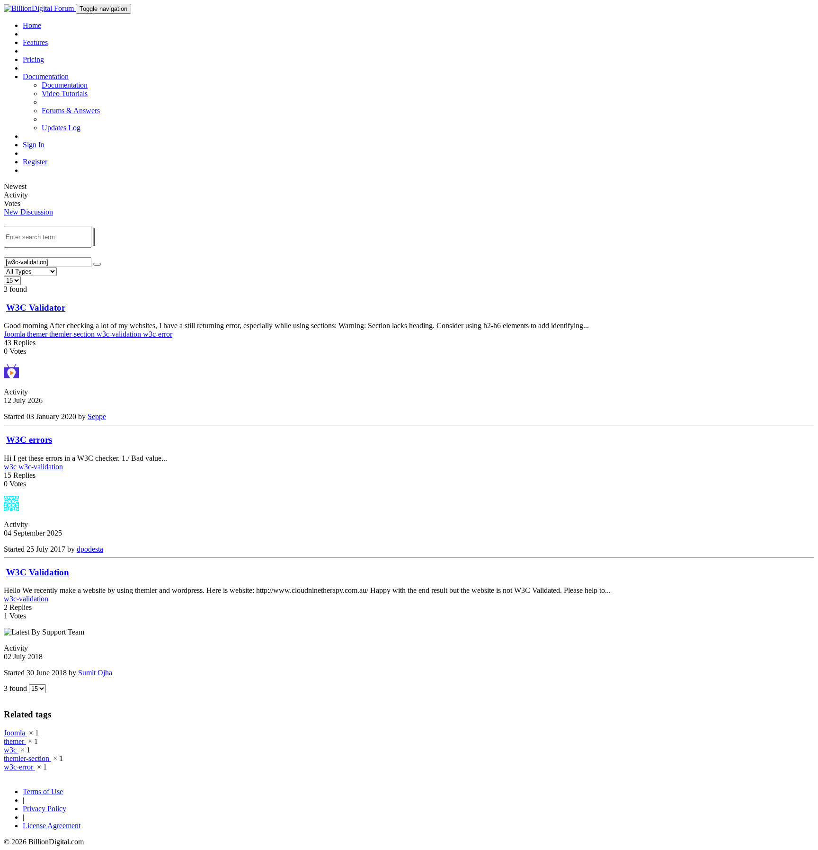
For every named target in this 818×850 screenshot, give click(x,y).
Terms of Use (43, 791)
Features (35, 42)
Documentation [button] (46, 76)
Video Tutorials (65, 93)
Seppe (97, 416)
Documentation (65, 85)
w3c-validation (120, 334)
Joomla (15, 334)
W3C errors (29, 440)
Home (32, 25)
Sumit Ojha (95, 673)
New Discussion (28, 212)
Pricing (33, 59)
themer (38, 334)
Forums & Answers (71, 111)
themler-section (73, 334)
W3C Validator (35, 308)
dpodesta (90, 549)
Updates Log (61, 128)
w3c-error (157, 334)
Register (35, 162)
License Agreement (51, 826)
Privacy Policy (44, 809)
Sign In (33, 145)
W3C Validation (37, 572)
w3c (11, 467)
